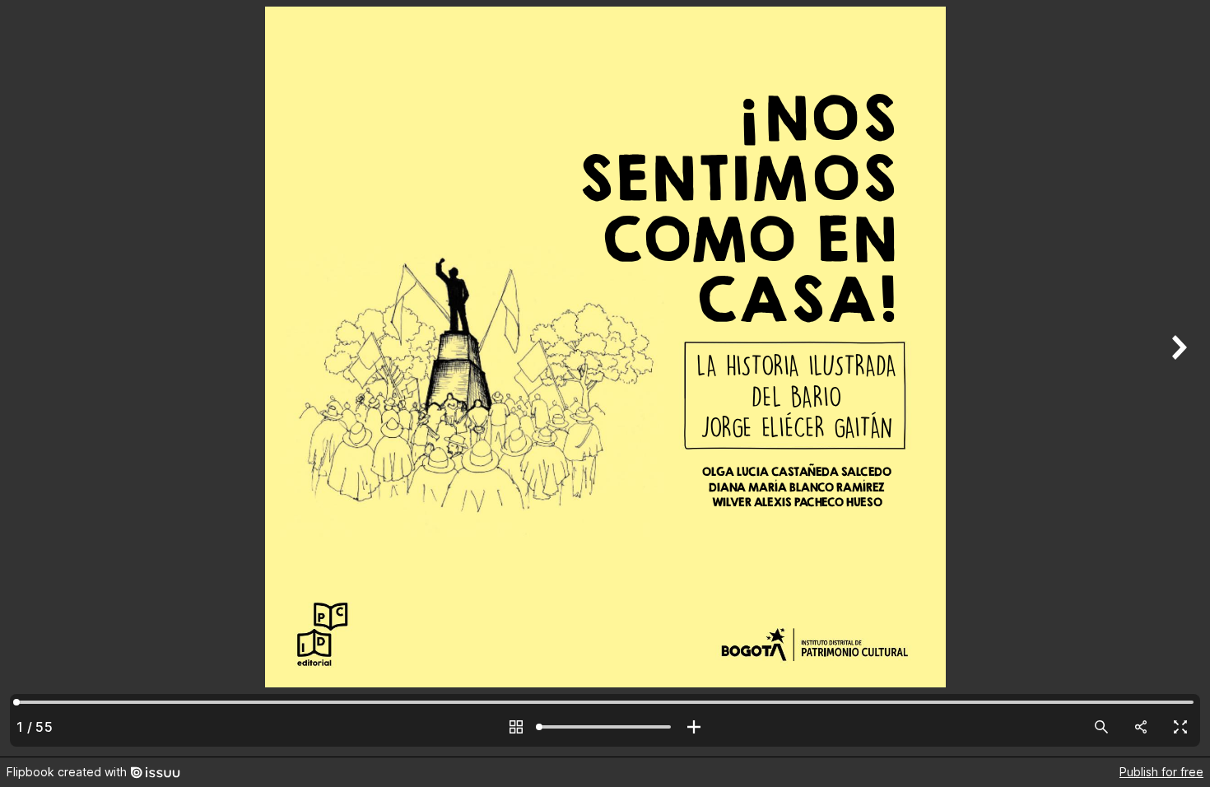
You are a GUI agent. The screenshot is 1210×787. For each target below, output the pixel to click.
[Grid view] (516, 726)
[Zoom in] (693, 726)
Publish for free (1161, 772)
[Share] (1140, 726)
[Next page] (1177, 378)
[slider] (605, 727)
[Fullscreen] (1180, 726)
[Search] (1101, 726)
